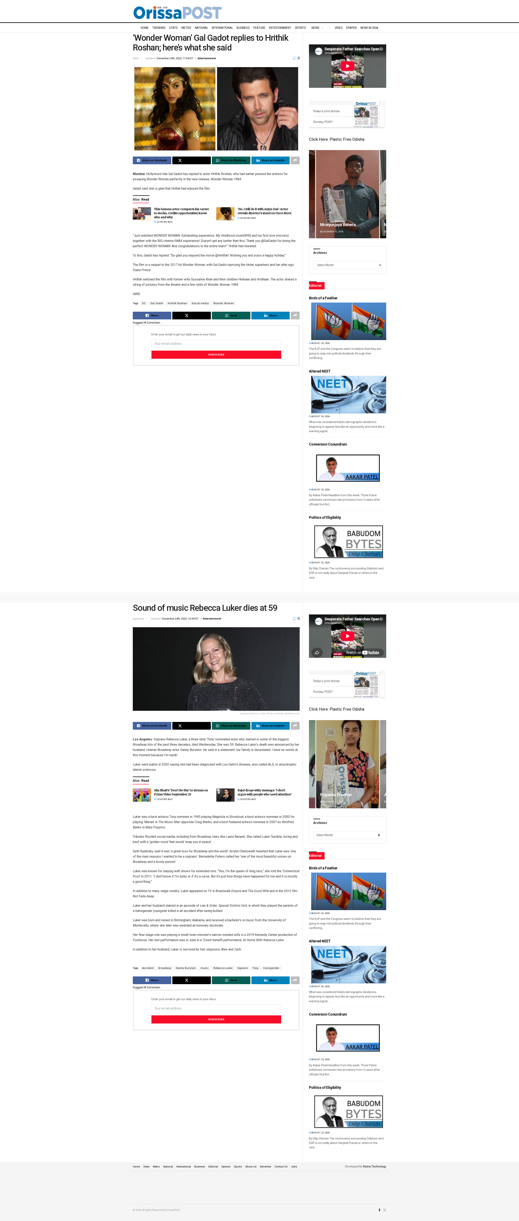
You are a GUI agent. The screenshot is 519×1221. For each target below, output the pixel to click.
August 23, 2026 (320, 489)
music (205, 968)
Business (243, 27)
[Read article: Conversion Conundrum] (348, 467)
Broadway (165, 968)
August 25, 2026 (320, 343)
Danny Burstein (186, 968)
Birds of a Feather (323, 298)
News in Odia (369, 27)
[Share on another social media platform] (295, 160)
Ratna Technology (374, 1166)
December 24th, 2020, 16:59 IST (180, 618)
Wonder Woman (223, 303)
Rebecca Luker (223, 968)
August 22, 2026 (320, 562)
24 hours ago (247, 218)
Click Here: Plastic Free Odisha (336, 139)
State (173, 27)
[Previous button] (312, 194)
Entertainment (280, 27)
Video (339, 27)
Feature (259, 27)
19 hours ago (164, 799)
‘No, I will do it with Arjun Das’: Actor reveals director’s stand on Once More (264, 211)
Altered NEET (320, 371)
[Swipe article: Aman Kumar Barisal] (347, 194)
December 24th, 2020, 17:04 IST (175, 58)
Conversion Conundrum (328, 444)
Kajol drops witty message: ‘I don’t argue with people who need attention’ (265, 792)
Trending (158, 27)
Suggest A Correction (146, 322)
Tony (256, 968)
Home (145, 27)
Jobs (294, 1166)
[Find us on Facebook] (379, 1210)
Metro (186, 27)
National (201, 27)
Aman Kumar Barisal (338, 224)
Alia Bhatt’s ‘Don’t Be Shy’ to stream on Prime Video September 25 (181, 792)
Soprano (242, 968)
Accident (148, 968)
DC (144, 303)
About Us (250, 1166)
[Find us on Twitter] (384, 1210)
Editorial (213, 1166)
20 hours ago (247, 799)
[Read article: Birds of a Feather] (348, 321)
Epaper (351, 27)
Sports (300, 27)
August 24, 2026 (320, 416)
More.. (316, 27)
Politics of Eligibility (325, 517)
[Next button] (383, 194)
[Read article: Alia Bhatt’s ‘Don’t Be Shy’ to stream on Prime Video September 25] (142, 794)
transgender (271, 968)
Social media (200, 303)
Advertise (265, 1166)
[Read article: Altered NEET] (348, 394)
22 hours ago (164, 222)
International (222, 27)
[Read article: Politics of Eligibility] (348, 540)
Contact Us (281, 1166)
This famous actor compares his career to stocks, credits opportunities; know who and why (181, 213)
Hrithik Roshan (177, 303)
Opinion (226, 1166)
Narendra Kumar (356, 794)
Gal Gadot (156, 303)
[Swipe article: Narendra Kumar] (369, 764)
